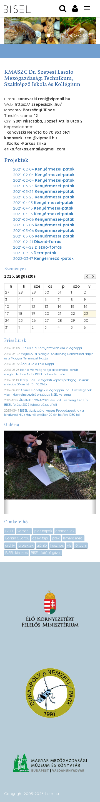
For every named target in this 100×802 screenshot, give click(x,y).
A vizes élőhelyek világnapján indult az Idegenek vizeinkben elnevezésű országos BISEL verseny (48, 392)
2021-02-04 (43, 169)
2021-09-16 (34, 252)
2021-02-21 (37, 241)
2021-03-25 (43, 185)
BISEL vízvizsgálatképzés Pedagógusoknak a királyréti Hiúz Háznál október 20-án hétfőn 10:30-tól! (44, 413)
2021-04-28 (37, 247)
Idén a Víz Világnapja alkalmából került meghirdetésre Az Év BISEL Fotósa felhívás (41, 372)
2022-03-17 (43, 258)
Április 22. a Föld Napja (37, 364)
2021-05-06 (43, 219)
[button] (6, 472)
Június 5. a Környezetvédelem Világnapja (51, 348)
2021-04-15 (43, 202)
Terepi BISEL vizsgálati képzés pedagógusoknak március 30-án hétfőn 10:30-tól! (46, 382)
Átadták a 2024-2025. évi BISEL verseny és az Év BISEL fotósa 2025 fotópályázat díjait (46, 402)
